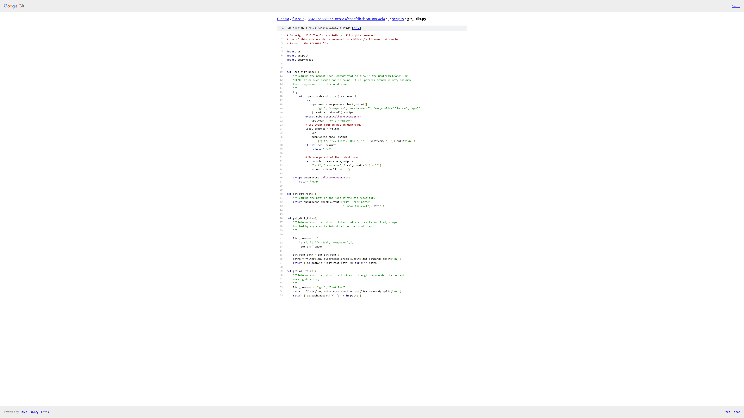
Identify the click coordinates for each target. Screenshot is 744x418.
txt (727, 412)
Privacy (33, 412)
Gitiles (23, 412)
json (737, 412)
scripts (398, 18)
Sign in (736, 6)
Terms (45, 412)
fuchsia (283, 18)
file (356, 28)
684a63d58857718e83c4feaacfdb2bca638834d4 (346, 18)
